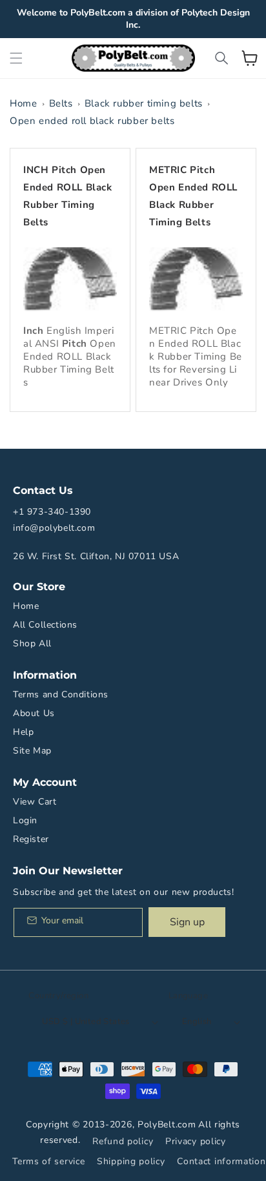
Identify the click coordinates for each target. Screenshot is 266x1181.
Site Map (32, 751)
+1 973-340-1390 (52, 512)
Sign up (187, 922)
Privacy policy (195, 1141)
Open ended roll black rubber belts (92, 120)
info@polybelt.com (54, 528)
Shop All (32, 643)
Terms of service (48, 1161)
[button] (16, 58)
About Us (34, 713)
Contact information (221, 1161)
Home (23, 103)
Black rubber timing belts (144, 103)
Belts (61, 103)
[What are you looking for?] (221, 58)
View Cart (34, 802)
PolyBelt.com (167, 1124)
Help (23, 732)
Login (25, 820)
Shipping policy (131, 1161)
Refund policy (122, 1141)
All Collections (45, 625)
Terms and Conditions (60, 694)
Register (31, 839)
